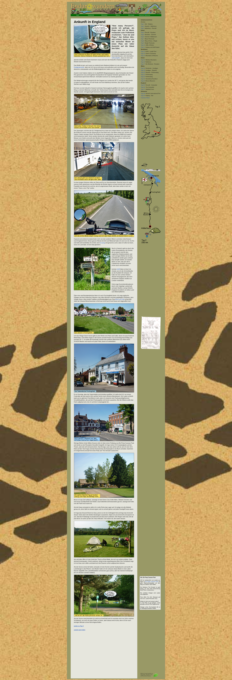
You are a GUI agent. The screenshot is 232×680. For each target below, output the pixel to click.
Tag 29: (143, 95)
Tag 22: (143, 76)
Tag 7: (142, 39)
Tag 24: (143, 81)
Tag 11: (143, 47)
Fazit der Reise (145, 97)
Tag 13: (143, 53)
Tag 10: (143, 45)
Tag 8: (142, 41)
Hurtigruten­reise (79, 67)
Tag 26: (143, 87)
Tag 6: (142, 36)
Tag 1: (142, 24)
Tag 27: (143, 89)
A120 (118, 269)
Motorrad (118, 15)
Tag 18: (143, 68)
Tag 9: (142, 43)
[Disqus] (104, 653)
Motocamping (131, 15)
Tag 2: (142, 26)
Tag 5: (142, 34)
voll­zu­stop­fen (116, 58)
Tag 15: (143, 60)
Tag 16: (143, 62)
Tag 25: (143, 85)
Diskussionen (104, 15)
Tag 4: (142, 32)
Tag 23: (143, 78)
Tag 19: (143, 70)
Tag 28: (143, 93)
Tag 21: (143, 74)
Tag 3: (142, 28)
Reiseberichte (91, 15)
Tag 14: (143, 55)
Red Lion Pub (119, 299)
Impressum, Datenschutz (144, 15)
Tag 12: (143, 51)
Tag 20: (143, 72)
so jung (102, 243)
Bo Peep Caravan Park (151, 581)
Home (77, 15)
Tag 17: (143, 64)
